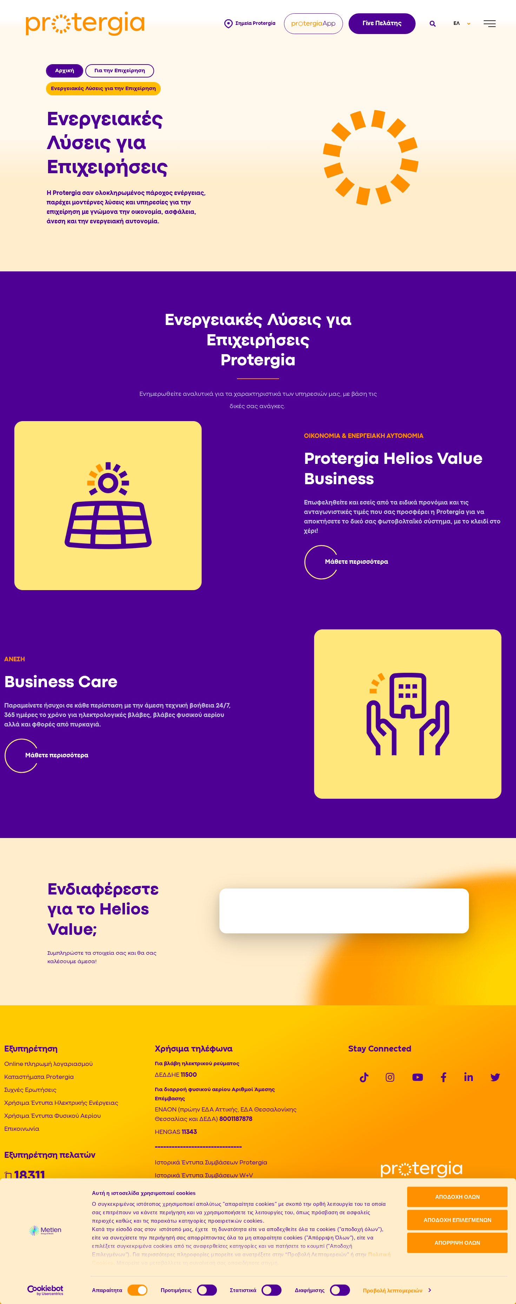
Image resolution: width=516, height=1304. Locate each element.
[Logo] (421, 1169)
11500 (189, 1075)
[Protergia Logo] (85, 24)
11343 (189, 1132)
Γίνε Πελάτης (382, 23)
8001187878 (235, 1119)
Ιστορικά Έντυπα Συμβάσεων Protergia (211, 1163)
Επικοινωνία (21, 1129)
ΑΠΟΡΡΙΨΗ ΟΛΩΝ (457, 1243)
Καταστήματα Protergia (39, 1077)
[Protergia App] (313, 23)
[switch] (207, 1290)
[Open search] (431, 23)
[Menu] (490, 23)
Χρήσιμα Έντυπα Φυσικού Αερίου (52, 1116)
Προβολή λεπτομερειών (392, 1290)
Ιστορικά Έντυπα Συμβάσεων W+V (204, 1175)
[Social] (364, 1078)
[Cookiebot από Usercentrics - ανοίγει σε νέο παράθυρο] (45, 1290)
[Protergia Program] (346, 562)
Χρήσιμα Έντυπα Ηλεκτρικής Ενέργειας (61, 1103)
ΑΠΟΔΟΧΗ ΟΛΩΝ (457, 1197)
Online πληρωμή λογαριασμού (48, 1064)
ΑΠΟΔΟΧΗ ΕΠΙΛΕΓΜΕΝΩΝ (457, 1220)
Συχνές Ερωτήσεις (30, 1090)
